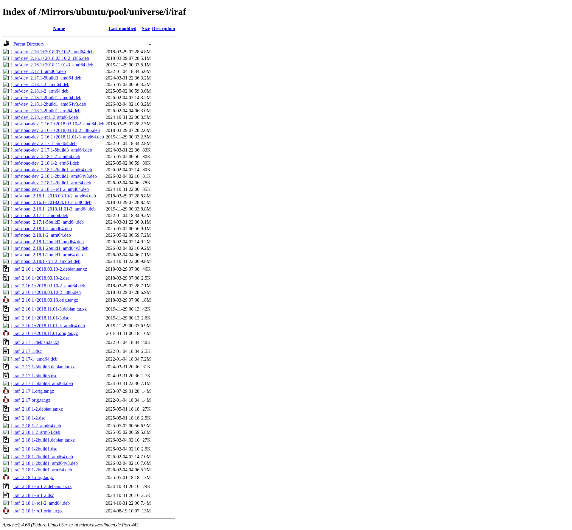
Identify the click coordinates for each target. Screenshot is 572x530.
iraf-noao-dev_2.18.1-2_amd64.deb (46, 156)
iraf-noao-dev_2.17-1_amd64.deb (45, 143)
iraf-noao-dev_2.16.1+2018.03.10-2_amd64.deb (58, 123)
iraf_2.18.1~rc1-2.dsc (33, 495)
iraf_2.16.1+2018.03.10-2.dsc (41, 277)
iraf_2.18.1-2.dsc (29, 417)
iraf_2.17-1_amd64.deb (35, 358)
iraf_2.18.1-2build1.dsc (35, 448)
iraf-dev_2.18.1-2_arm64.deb (41, 90)
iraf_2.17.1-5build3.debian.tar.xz (44, 366)
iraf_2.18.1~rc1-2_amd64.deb (41, 503)
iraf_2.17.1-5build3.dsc (35, 375)
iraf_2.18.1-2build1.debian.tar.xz (44, 439)
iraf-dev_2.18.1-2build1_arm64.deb (46, 110)
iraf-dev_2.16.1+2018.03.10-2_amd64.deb (53, 51)
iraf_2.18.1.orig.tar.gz (33, 477)
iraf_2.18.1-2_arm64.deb (36, 432)
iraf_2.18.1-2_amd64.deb (37, 425)
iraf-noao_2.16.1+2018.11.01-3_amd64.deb (54, 208)
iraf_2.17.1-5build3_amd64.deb (43, 383)
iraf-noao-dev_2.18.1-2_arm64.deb (46, 163)
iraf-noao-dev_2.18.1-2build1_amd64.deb (52, 169)
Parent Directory (28, 43)
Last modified (122, 28)
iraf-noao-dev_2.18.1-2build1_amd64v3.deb (55, 176)
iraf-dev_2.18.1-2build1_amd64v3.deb (49, 104)
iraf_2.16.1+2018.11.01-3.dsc (41, 317)
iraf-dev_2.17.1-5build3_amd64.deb (47, 77)
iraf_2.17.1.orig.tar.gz (33, 391)
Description (163, 28)
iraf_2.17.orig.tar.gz (31, 400)
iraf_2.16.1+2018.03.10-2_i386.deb (47, 292)
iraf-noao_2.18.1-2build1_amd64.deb (48, 241)
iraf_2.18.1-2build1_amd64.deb (43, 456)
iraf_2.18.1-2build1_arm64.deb (42, 469)
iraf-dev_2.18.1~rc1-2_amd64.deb (45, 117)
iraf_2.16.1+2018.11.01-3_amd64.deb (49, 325)
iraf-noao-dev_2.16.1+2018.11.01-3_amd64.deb (58, 136)
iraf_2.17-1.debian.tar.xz (36, 342)
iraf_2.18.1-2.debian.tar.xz (38, 408)
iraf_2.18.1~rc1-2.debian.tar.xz (42, 486)
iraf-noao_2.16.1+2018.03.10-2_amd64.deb (54, 195)
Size (146, 28)
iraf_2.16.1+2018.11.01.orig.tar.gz (45, 333)
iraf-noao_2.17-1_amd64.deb (40, 215)
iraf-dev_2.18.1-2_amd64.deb (41, 84)
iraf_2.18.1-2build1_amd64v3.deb (45, 463)
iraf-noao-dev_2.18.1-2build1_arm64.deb (52, 182)
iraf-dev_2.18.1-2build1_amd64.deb (47, 97)
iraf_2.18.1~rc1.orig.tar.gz (38, 510)
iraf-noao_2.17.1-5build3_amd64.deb (48, 222)
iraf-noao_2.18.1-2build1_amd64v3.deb (50, 248)
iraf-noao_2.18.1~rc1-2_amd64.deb (46, 261)
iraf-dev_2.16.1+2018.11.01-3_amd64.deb (53, 64)
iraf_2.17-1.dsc (27, 351)
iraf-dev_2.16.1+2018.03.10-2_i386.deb (51, 58)
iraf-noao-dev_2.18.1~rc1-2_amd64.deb (51, 189)
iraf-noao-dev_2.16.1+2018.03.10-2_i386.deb (56, 130)
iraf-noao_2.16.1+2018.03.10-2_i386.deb (52, 202)
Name (59, 28)
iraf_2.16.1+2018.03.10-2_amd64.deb (49, 285)
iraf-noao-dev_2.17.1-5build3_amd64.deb (52, 149)
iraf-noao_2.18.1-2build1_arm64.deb (48, 254)
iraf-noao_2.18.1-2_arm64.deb (42, 235)
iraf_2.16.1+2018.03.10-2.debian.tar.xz (50, 269)
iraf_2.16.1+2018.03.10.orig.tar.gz (45, 300)
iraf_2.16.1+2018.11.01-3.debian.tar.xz (50, 308)
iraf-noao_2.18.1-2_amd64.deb (42, 228)
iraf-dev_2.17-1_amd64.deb (39, 71)
